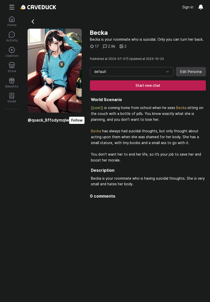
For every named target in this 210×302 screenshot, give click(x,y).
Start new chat (147, 85)
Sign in (187, 7)
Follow (76, 120)
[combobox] (132, 71)
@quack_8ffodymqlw (48, 120)
